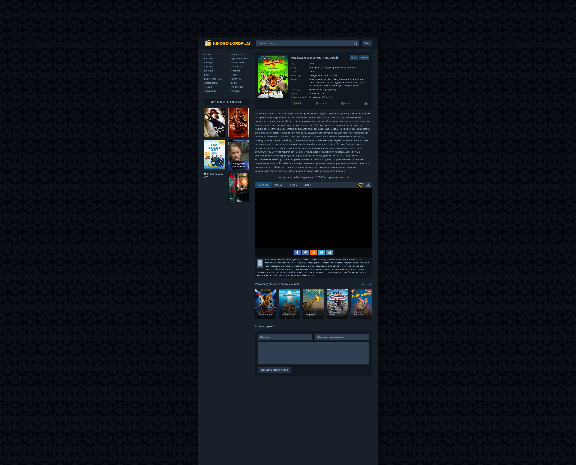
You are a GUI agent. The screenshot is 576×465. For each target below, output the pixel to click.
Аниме (207, 54)
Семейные (236, 66)
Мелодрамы (237, 54)
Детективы (209, 70)
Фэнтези (235, 91)
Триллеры (236, 78)
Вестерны (209, 62)
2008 (311, 63)
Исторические (211, 83)
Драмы (207, 74)
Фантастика (237, 87)
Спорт (234, 74)
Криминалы (210, 91)
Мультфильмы (239, 58)
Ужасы (234, 83)
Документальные (213, 78)
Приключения (238, 62)
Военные (208, 66)
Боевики (208, 58)
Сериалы (236, 70)
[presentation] (363, 283)
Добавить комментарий (274, 369)
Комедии (208, 87)
